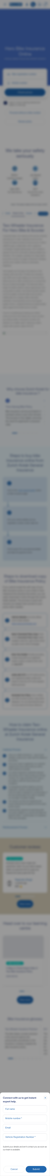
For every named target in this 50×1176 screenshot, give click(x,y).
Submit (36, 1169)
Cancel (14, 1169)
